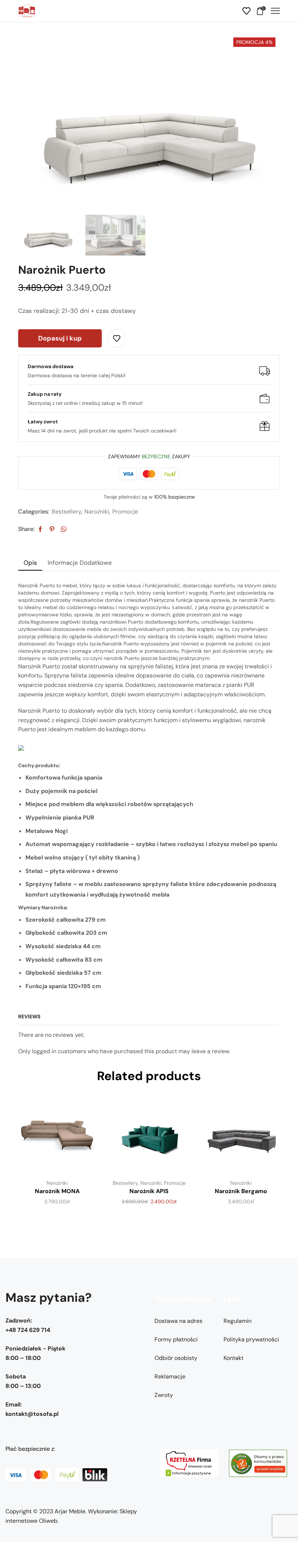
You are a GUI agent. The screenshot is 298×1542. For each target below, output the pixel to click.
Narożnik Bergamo (241, 1191)
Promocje (125, 511)
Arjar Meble (70, 1511)
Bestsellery (66, 511)
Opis (30, 563)
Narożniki (96, 511)
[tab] (30, 563)
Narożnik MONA (57, 1191)
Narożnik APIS (149, 1191)
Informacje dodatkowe (80, 563)
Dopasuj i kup (60, 338)
